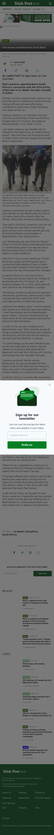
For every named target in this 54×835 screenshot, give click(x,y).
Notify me (27, 445)
